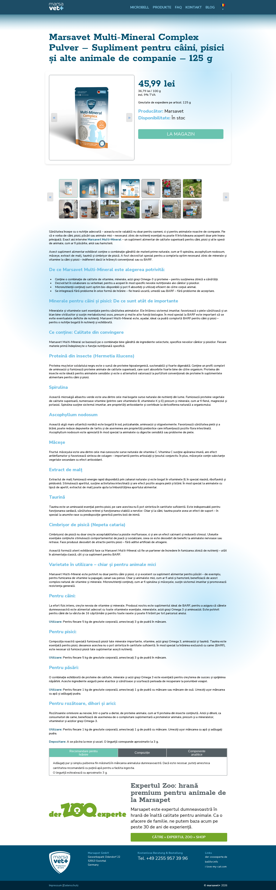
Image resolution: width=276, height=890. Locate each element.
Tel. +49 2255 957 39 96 (163, 858)
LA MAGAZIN (181, 134)
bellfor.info (211, 862)
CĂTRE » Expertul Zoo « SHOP (179, 837)
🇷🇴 (223, 7)
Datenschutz (70, 885)
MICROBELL (139, 7)
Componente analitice (196, 753)
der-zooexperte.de (216, 857)
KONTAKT (194, 7)
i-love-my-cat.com (216, 866)
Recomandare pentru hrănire (83, 753)
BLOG (210, 7)
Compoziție (142, 752)
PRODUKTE (162, 7)
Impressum (55, 885)
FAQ (178, 7)
